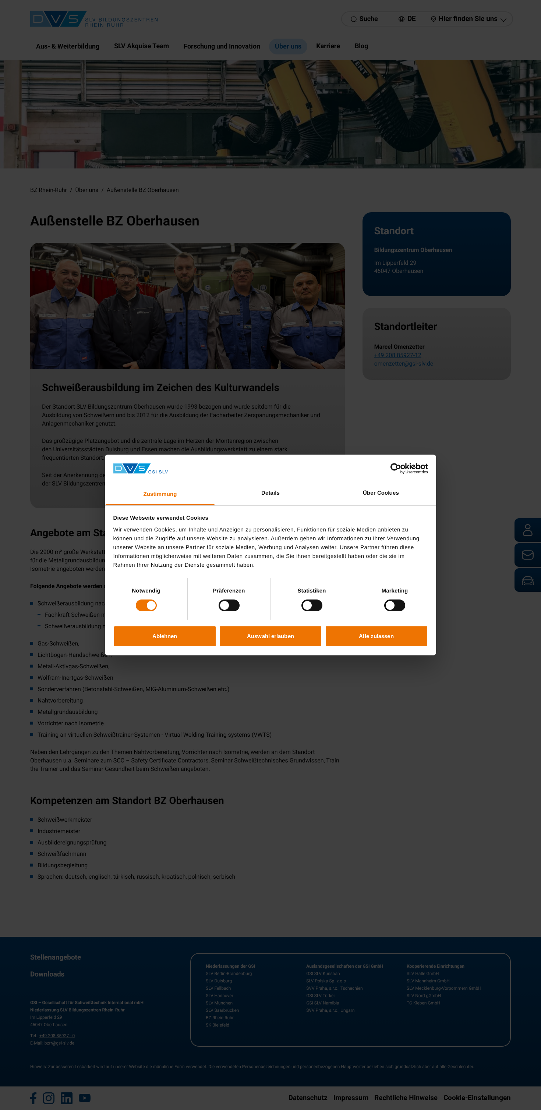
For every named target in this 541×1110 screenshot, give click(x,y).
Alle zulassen (376, 636)
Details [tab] (270, 493)
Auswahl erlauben (270, 636)
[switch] (229, 605)
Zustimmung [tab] (160, 494)
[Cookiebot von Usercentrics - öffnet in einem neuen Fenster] (396, 468)
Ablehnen (164, 636)
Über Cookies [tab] (381, 493)
